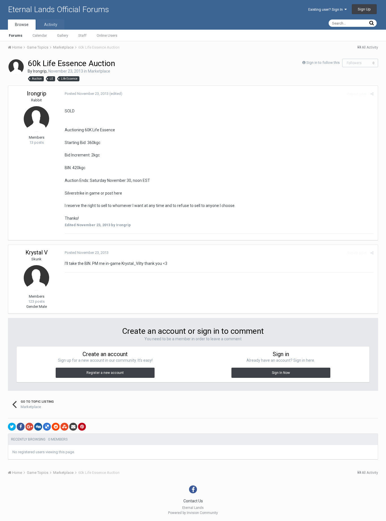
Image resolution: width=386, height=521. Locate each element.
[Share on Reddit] (56, 427)
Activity (50, 24)
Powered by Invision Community (193, 513)
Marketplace (99, 71)
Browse (22, 24)
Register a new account (105, 373)
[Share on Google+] (29, 427)
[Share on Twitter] (12, 427)
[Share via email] (73, 427)
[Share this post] (372, 94)
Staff (82, 35)
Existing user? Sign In (326, 9)
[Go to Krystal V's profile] (36, 278)
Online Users (107, 35)
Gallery (62, 35)
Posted (87, 93)
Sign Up (364, 9)
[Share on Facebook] (21, 427)
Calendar (39, 35)
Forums (15, 35)
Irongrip (40, 71)
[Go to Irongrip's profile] (16, 67)
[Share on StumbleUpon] (64, 427)
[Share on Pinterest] (82, 427)
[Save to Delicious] (47, 427)
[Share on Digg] (38, 427)
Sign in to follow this (323, 62)
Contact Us (193, 501)
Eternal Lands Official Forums (58, 9)
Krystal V (36, 252)
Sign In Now (281, 373)
